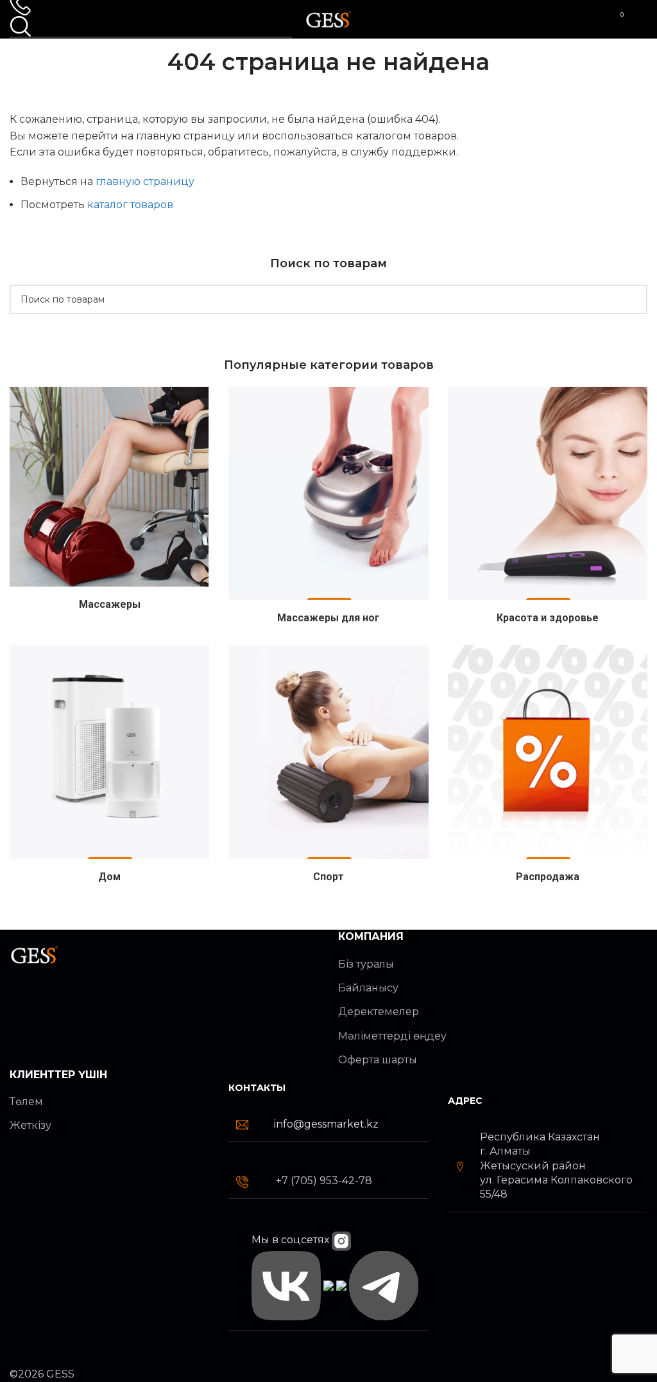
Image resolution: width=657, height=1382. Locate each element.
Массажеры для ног (328, 618)
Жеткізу (30, 1125)
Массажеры (110, 604)
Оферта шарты (377, 1060)
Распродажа (547, 877)
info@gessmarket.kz (326, 1124)
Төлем (26, 1101)
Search (632, 299)
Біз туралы (366, 964)
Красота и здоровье (548, 618)
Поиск (277, 51)
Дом (109, 877)
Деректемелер (378, 1011)
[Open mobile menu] (642, 19)
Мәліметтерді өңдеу (392, 1036)
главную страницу (145, 181)
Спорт (328, 877)
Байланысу (368, 988)
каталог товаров (130, 205)
